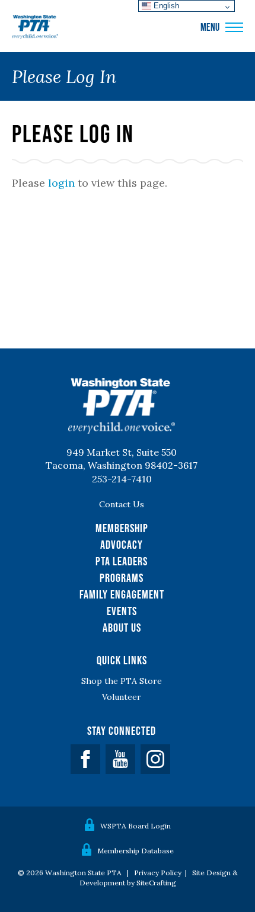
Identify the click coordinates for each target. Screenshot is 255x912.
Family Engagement (121, 594)
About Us (122, 627)
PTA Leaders (121, 561)
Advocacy (121, 544)
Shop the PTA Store (121, 681)
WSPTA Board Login (135, 825)
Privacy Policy (157, 872)
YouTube (120, 759)
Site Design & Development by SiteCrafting (158, 877)
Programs (122, 577)
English (165, 5)
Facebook (85, 759)
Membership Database (135, 850)
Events (122, 610)
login (61, 183)
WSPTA (35, 27)
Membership (121, 528)
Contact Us (121, 504)
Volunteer (121, 697)
